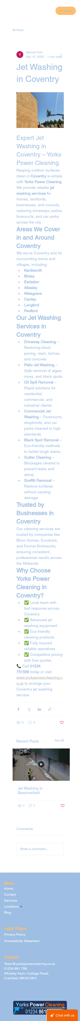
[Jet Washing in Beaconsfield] (41, 764)
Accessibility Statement (21, 941)
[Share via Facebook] (18, 709)
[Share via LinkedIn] (39, 709)
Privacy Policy (14, 934)
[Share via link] (50, 709)
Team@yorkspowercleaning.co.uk (29, 964)
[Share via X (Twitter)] (29, 709)
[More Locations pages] (21, 906)
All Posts (18, 30)
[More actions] (61, 54)
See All (59, 740)
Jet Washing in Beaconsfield (30, 790)
